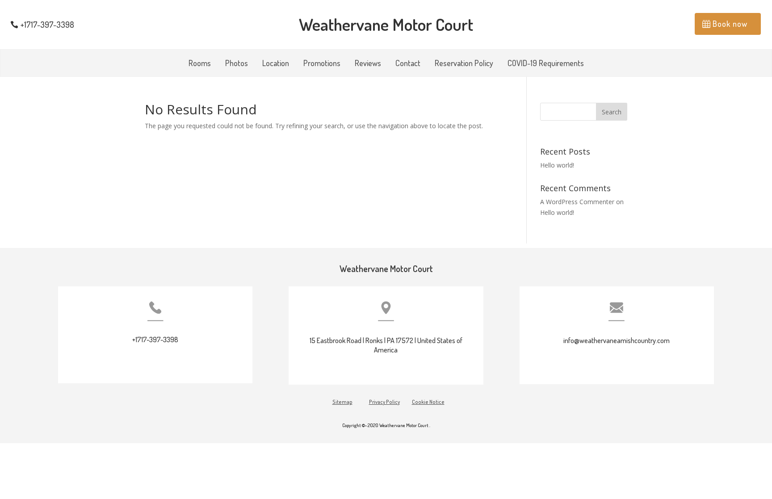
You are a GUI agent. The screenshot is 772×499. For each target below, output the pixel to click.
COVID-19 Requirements (546, 64)
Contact (407, 64)
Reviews (368, 64)
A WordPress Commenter (577, 201)
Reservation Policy (464, 64)
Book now (730, 24)
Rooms (200, 64)
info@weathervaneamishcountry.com (616, 340)
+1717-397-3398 (47, 24)
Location (275, 64)
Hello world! (557, 165)
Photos (236, 64)
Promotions (321, 64)
